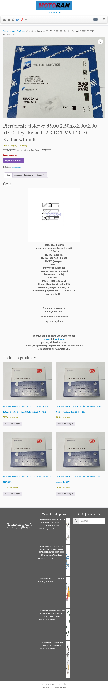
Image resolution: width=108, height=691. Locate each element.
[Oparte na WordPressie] (65, 684)
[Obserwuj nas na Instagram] (27, 19)
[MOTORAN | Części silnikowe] (54, 5)
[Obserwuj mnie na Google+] (14, 19)
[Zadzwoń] (23, 19)
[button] (100, 41)
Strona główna (9, 31)
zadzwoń (60, 339)
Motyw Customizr (60, 687)
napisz (47, 339)
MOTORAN (52, 684)
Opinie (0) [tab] (40, 175)
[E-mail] (5, 19)
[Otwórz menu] (95, 20)
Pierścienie (21, 31)
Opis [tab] (8, 175)
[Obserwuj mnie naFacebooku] (10, 19)
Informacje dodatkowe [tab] (23, 175)
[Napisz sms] (18, 19)
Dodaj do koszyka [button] (12, 424)
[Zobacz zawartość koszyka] (103, 18)
